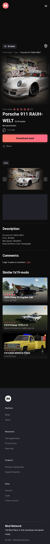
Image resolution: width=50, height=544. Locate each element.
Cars (6, 163)
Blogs (7, 415)
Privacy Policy (11, 443)
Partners (8, 490)
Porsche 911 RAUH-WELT (31, 52)
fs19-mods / (8, 52)
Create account (11, 500)
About (7, 420)
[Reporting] (45, 46)
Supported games (12, 472)
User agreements (12, 438)
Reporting (9, 448)
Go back (11, 46)
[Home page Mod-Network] (6, 8)
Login (28, 262)
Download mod (25, 138)
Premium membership (14, 467)
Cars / (16, 52)
